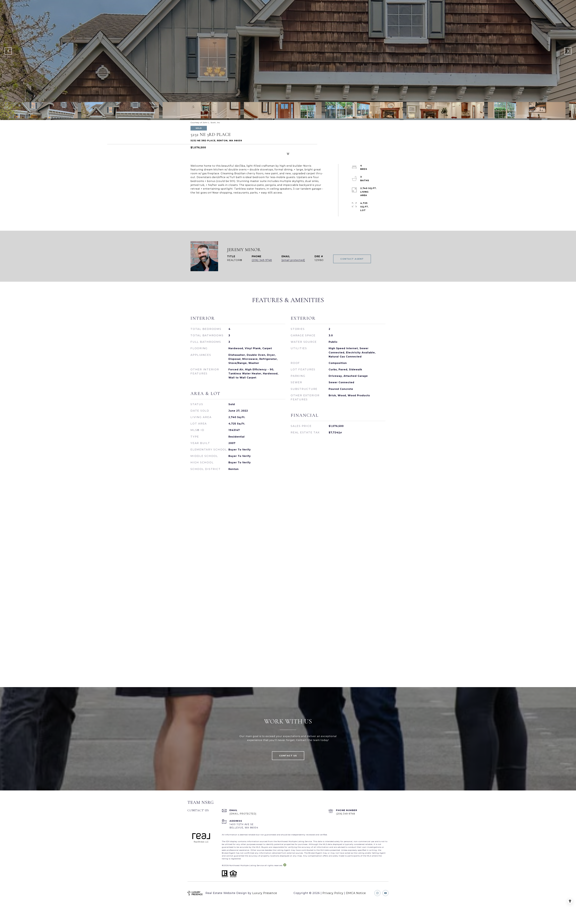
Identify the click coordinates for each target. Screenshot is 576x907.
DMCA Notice (356, 893)
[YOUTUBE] (385, 893)
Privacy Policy (332, 893)
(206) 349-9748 (262, 260)
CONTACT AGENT (352, 259)
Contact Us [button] (288, 755)
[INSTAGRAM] (377, 893)
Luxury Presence (264, 893)
